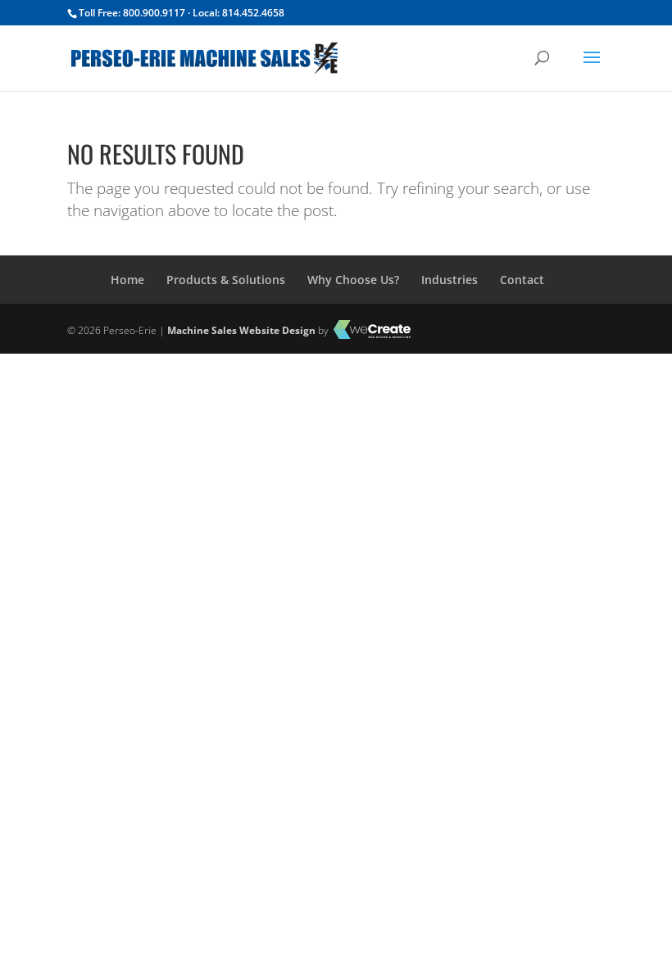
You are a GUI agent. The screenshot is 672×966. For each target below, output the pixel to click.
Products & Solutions (225, 279)
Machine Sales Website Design (241, 330)
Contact (522, 279)
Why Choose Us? (353, 279)
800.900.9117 (154, 13)
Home (127, 279)
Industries (449, 279)
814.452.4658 (253, 13)
